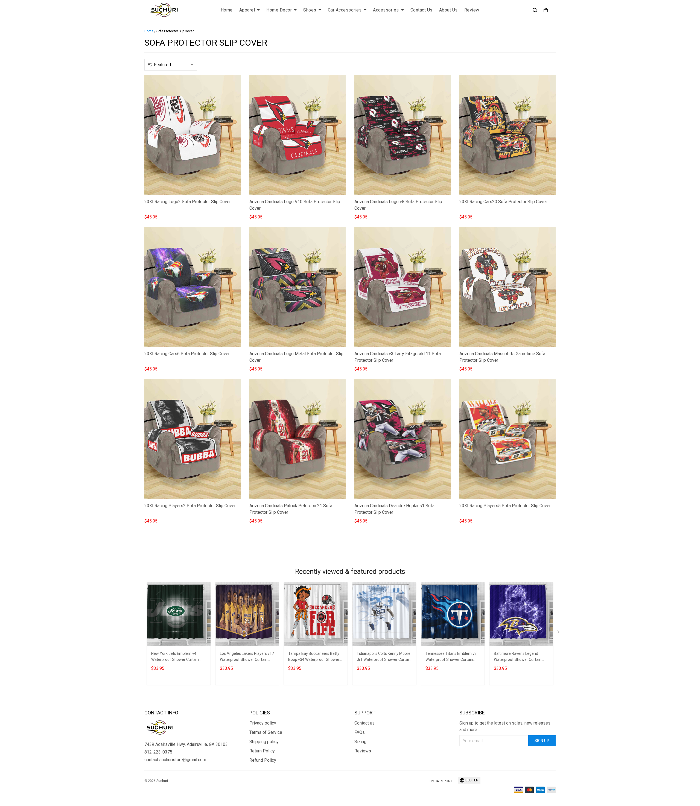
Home (227, 10)
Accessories (386, 10)
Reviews (362, 751)
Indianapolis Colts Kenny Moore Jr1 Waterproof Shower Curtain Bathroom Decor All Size (384, 657)
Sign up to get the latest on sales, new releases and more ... (504, 726)
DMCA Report (441, 781)
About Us (448, 10)
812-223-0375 (158, 752)
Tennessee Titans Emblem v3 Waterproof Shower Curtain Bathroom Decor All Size (451, 657)
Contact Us (421, 10)
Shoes (309, 10)
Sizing (360, 741)
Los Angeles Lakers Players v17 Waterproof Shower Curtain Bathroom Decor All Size (247, 657)
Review (471, 10)
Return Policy (262, 751)
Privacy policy (262, 723)
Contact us (364, 723)
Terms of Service (265, 732)
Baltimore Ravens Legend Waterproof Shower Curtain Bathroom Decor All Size (517, 657)
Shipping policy (264, 741)
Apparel (247, 10)
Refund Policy (262, 760)
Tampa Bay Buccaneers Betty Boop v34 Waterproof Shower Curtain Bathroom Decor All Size (313, 657)
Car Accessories (345, 10)
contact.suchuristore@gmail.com (175, 759)
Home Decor (279, 10)
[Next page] (559, 633)
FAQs (359, 732)
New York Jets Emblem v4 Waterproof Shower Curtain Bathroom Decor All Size (175, 657)
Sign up (542, 740)
